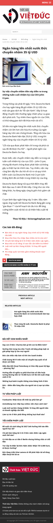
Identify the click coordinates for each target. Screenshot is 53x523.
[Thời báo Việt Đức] (26, 16)
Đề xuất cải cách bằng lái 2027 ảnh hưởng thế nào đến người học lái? (25, 427)
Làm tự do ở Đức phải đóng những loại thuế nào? (23, 414)
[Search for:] (26, 31)
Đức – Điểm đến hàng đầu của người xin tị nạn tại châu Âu (25, 386)
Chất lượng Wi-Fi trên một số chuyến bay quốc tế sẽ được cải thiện (24, 360)
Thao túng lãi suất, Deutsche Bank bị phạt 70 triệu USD (32, 325)
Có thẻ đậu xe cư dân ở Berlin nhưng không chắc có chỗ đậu (26, 440)
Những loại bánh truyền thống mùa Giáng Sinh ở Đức (25, 381)
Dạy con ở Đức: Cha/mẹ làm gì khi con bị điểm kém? (24, 345)
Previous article (26, 295)
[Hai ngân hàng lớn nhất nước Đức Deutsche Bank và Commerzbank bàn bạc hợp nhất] (7, 316)
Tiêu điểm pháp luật (12, 420)
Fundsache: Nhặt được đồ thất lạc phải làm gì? (22, 400)
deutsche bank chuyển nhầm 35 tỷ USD (20, 265)
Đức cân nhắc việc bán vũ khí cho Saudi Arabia (22, 355)
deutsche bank (15, 260)
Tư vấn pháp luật (11, 393)
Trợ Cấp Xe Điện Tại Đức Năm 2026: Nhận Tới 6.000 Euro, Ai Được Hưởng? (26, 447)
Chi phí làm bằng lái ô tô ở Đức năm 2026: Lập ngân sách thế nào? (24, 434)
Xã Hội (14, 39)
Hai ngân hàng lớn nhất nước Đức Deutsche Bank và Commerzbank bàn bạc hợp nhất (32, 313)
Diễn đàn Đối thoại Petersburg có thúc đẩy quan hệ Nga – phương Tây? (26, 367)
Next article (27, 298)
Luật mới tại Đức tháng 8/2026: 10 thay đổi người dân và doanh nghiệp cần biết (25, 409)
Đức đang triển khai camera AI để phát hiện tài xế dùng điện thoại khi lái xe (26, 453)
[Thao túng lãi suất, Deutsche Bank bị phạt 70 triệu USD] (7, 329)
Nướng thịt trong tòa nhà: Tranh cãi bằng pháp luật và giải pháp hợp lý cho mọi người (25, 350)
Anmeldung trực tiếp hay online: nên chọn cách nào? (24, 404)
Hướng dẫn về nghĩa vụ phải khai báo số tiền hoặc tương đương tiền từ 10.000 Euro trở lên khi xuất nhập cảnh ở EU (26, 374)
